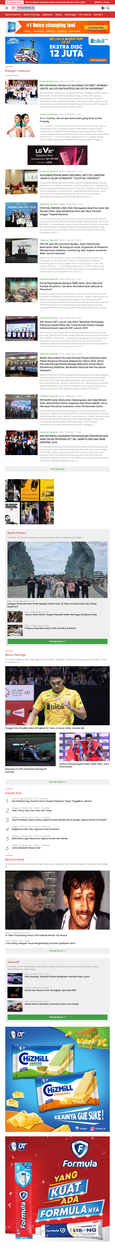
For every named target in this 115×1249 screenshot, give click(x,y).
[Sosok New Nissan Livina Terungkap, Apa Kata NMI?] (14, 992)
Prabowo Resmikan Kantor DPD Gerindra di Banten (50, 628)
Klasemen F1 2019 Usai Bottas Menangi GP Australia (26, 770)
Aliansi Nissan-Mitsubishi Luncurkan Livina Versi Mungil (51, 1004)
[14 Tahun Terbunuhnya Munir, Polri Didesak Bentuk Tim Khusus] (57, 900)
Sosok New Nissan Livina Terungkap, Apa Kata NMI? (51, 990)
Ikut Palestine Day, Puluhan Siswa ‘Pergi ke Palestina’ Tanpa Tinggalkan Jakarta (52, 801)
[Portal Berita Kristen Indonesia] (23, 8)
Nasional (54, 81)
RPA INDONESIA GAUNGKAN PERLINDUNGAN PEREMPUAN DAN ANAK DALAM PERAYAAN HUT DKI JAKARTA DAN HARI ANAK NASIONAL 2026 (74, 439)
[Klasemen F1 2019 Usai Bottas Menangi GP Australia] (30, 749)
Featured (44, 81)
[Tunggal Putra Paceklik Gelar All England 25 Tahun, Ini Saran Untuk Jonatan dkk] (57, 695)
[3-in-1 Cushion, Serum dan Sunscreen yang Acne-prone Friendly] (21, 127)
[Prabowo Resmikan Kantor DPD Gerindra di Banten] (14, 630)
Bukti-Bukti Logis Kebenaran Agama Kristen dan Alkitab (40, 838)
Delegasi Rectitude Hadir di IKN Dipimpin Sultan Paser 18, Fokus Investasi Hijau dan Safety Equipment (51, 605)
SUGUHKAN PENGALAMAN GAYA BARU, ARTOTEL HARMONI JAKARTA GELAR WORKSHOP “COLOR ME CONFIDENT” (72, 177)
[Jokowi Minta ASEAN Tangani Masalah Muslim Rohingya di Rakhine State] (14, 616)
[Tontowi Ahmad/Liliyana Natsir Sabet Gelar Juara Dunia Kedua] (84, 747)
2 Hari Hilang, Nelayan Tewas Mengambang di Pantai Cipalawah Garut (40, 943)
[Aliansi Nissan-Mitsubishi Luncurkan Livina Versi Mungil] (14, 1006)
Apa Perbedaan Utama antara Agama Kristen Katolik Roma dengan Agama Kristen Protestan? (59, 819)
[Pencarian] (108, 8)
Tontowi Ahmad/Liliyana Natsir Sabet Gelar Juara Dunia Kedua (84, 765)
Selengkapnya (57, 469)
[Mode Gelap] (103, 8)
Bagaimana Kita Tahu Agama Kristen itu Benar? (36, 829)
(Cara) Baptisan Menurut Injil (26, 847)
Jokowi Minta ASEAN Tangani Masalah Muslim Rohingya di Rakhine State (61, 614)
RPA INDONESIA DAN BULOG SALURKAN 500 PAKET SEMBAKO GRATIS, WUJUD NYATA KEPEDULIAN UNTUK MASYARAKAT (74, 87)
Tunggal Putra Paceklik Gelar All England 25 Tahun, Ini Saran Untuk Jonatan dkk (44, 728)
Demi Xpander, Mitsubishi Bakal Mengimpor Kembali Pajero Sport (57, 976)
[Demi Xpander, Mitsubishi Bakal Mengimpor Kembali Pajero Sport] (14, 978)
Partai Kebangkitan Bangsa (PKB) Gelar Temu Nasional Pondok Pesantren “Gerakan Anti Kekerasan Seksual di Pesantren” (71, 286)
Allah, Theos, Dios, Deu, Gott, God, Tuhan (32, 810)
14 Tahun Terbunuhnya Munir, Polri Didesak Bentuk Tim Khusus (36, 935)
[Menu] (7, 8)
